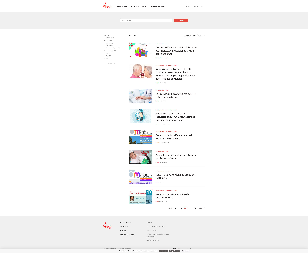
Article (157, 82)
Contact (188, 6)
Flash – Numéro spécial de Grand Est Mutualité (175, 176)
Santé (167, 44)
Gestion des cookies (153, 240)
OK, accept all (164, 251)
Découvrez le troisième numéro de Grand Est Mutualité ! (174, 137)
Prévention (169, 65)
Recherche (197, 6)
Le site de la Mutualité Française (156, 226)
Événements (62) (110, 45)
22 (195, 208)
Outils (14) (108, 55)
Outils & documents (158, 6)
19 (188, 208)
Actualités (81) (109, 43)
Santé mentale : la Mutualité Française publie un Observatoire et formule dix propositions (175, 117)
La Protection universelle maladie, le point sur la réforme (176, 96)
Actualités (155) (108, 40)
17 (181, 208)
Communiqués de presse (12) (113, 48)
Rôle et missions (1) (109, 37)
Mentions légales (152, 230)
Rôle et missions (122, 6)
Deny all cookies (174, 251)
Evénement (158, 58)
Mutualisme (169, 110)
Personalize (185, 251)
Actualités (135, 6)
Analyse (157, 124)
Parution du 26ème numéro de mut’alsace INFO (172, 196)
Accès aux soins (160, 44)
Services (145, 6)
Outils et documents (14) (110, 51)
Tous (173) (106, 35)
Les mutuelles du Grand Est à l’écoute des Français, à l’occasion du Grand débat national (176, 51)
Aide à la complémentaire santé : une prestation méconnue (176, 157)
